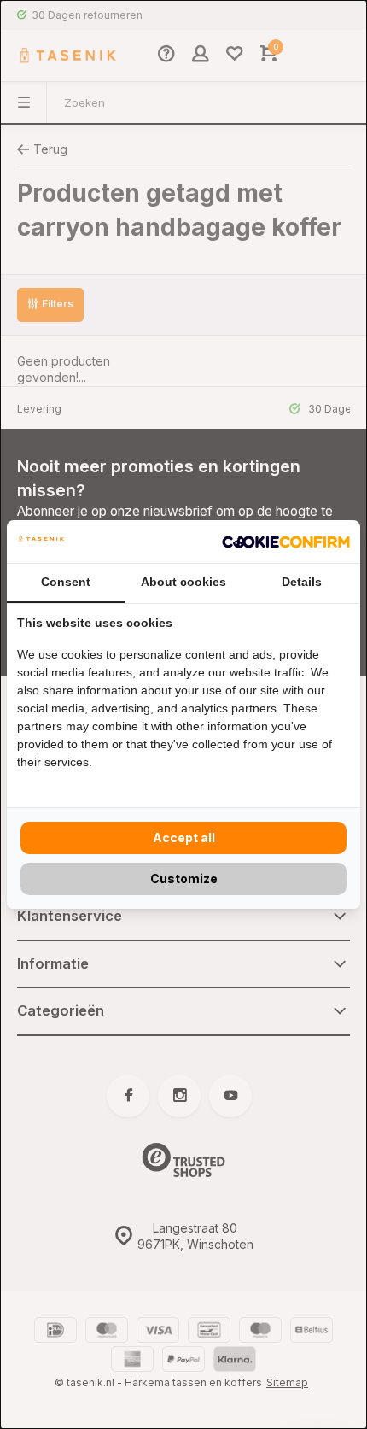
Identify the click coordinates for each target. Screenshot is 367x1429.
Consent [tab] (65, 582)
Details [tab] (302, 582)
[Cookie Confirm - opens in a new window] (286, 541)
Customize (184, 878)
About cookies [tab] (183, 582)
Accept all (184, 837)
